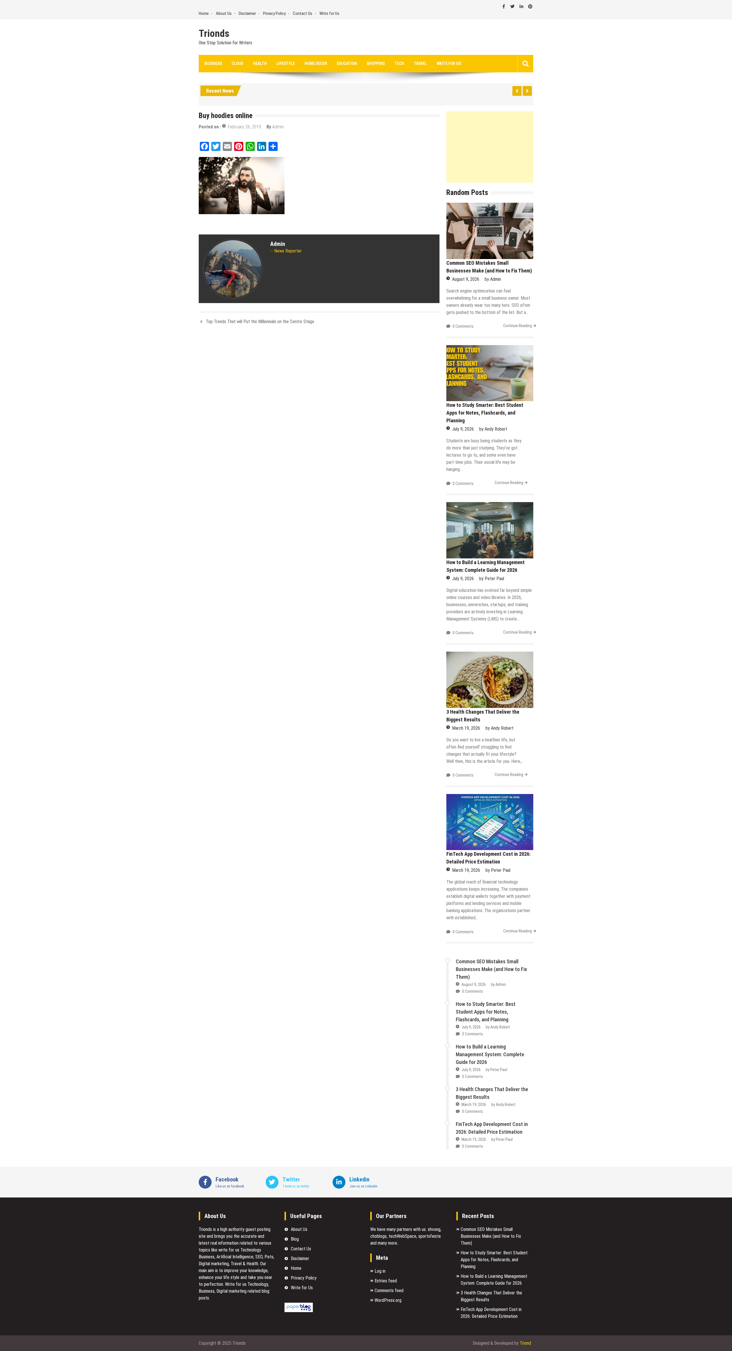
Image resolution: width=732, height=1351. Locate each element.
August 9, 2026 (465, 279)
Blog (295, 1239)
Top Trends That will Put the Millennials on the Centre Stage (260, 321)
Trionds (214, 33)
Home (204, 13)
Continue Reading (517, 325)
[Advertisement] (489, 147)
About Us (224, 13)
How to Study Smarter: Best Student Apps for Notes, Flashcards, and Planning (484, 412)
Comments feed (389, 1290)
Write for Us (329, 13)
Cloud (237, 63)
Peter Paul (494, 578)
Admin (278, 127)
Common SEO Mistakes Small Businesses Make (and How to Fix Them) (491, 969)
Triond (525, 1343)
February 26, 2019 (244, 127)
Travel (420, 63)
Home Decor (316, 63)
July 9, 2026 (463, 429)
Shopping (376, 63)
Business (213, 63)
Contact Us (302, 13)
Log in (380, 1271)
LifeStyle (286, 63)
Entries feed (386, 1281)
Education (347, 63)
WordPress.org (388, 1300)
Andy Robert (496, 429)
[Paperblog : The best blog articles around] (299, 1310)
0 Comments (463, 326)
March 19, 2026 (466, 728)
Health (260, 63)
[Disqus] (319, 405)
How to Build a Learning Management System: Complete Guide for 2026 (490, 1054)
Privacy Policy (274, 13)
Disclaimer (247, 13)
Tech (399, 63)
